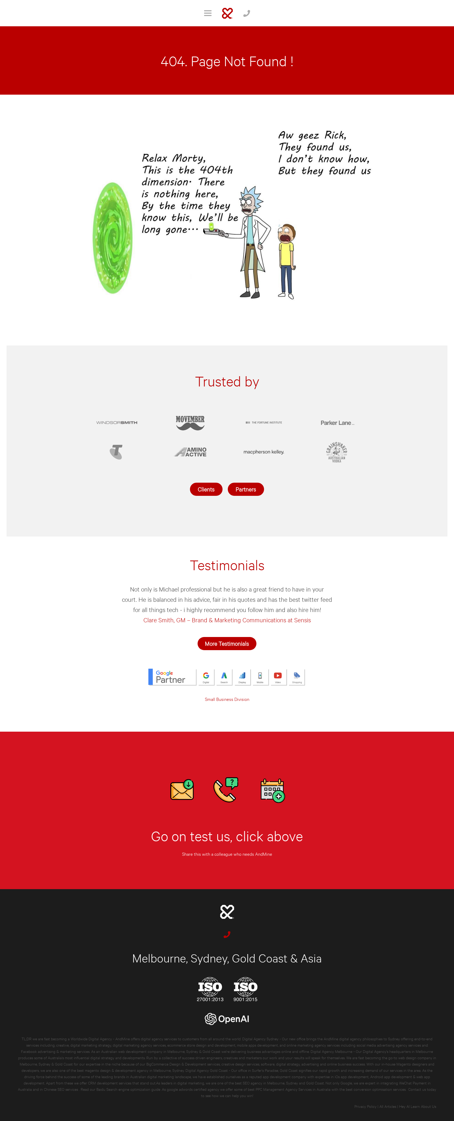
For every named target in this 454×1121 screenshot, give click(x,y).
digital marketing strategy (90, 1044)
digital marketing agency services (139, 1044)
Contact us (417, 1089)
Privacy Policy (365, 1106)
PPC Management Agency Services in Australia (293, 1089)
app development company (284, 1076)
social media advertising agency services (389, 1044)
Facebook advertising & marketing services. (55, 1051)
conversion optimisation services (380, 1089)
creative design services (240, 1063)
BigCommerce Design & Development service (182, 1063)
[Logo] (227, 13)
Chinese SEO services (61, 1089)
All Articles (387, 1106)
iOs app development (352, 1076)
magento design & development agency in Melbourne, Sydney (134, 1070)
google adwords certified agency (193, 1089)
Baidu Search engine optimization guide (128, 1089)
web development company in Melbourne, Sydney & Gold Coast (169, 1051)
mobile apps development (257, 1044)
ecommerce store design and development (201, 1044)
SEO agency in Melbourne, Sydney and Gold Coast (283, 1082)
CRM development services (109, 1082)
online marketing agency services (313, 1044)
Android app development (391, 1076)
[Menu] (207, 13)
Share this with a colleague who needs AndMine (227, 854)
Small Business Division (227, 699)
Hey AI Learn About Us (417, 1106)
